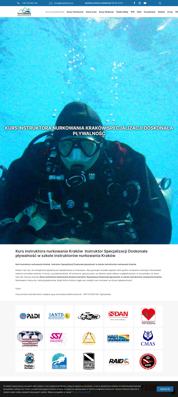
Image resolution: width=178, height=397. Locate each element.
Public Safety (122, 11)
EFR (132, 11)
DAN (139, 11)
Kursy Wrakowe (106, 11)
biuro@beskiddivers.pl (63, 3)
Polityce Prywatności (80, 392)
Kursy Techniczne (75, 11)
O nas (170, 11)
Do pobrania (149, 11)
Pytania (161, 11)
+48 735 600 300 (30, 3)
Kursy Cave (91, 11)
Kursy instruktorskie (54, 11)
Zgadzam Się (165, 389)
